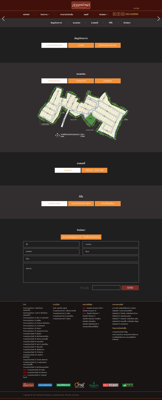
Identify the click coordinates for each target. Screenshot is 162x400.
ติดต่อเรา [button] (103, 14)
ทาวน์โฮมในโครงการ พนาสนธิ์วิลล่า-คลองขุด (124, 338)
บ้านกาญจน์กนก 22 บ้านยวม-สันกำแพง (36, 323)
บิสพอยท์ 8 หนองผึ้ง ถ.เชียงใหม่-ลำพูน (125, 321)
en (138, 8)
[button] (158, 18)
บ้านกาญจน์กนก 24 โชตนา (32, 328)
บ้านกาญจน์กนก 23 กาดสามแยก (34, 326)
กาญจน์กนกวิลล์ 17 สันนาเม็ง (33, 347)
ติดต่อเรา (127, 22)
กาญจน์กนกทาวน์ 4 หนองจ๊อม (63, 316)
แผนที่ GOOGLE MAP (81, 203)
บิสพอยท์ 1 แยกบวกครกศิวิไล (122, 311)
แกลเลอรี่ (94, 22)
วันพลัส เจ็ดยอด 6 (89, 316)
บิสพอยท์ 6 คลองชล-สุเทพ (121, 316)
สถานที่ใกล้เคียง (107, 203)
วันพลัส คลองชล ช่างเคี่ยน (92, 319)
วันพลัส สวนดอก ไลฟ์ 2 (94, 308)
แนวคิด (81, 45)
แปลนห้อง (107, 80)
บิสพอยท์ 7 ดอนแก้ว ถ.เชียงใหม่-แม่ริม (125, 319)
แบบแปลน (76, 22)
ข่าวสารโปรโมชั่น (66, 14)
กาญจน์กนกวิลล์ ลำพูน (120, 332)
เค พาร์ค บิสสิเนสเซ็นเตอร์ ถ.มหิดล (124, 308)
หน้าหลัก (26, 14)
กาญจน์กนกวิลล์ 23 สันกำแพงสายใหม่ (36, 367)
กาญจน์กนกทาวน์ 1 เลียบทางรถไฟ (64, 311)
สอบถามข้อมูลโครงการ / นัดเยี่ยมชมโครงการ (81, 236)
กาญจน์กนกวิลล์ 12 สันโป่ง (32, 334)
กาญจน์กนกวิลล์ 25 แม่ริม (36, 370)
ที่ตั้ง (111, 22)
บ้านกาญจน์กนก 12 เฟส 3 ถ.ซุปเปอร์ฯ (35, 318)
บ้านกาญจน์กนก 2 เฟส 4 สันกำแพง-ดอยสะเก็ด (35, 314)
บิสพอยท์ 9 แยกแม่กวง (120, 324)
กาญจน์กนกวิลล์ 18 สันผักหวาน (33, 349)
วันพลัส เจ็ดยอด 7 (92, 313)
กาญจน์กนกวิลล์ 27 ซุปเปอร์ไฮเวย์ (34, 376)
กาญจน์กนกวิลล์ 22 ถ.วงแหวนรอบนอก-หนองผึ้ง (35, 363)
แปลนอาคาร (81, 80)
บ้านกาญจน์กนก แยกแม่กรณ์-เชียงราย (125, 334)
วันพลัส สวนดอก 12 (89, 311)
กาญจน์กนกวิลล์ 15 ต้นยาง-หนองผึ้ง (35, 339)
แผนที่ (86, 14)
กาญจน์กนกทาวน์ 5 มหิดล (62, 319)
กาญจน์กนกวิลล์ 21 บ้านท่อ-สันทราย (35, 360)
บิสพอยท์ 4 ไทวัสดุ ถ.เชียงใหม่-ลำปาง (125, 313)
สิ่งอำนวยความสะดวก (107, 45)
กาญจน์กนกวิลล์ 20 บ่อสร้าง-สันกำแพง (33, 356)
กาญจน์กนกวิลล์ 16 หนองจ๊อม (33, 341)
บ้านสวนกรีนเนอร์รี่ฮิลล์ (90, 326)
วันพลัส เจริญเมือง (89, 321)
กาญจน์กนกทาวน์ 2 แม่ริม (61, 313)
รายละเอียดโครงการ (54, 45)
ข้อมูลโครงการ (56, 22)
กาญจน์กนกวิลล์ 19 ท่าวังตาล (33, 352)
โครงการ (44, 14)
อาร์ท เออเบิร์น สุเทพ (60, 308)
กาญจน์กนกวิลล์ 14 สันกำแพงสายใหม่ (35, 336)
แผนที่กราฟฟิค (54, 203)
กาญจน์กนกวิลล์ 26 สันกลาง (37, 372)
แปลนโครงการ (54, 80)
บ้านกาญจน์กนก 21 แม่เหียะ (32, 320)
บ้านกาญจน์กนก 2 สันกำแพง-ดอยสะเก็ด (33, 309)
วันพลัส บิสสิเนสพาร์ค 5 (91, 324)
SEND (130, 288)
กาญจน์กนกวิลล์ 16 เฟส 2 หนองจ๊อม (35, 344)
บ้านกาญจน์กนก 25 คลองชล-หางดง (35, 331)
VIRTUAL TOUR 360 (94, 170)
